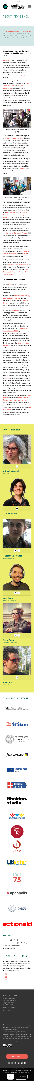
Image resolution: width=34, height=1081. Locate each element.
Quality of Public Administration (18, 264)
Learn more (21, 1077)
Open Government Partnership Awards (15, 233)
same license (6, 1041)
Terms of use (7, 1013)
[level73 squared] (18, 878)
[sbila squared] (18, 832)
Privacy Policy (7, 1011)
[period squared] (18, 847)
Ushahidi (22, 168)
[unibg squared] (18, 909)
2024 (6, 977)
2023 (6, 974)
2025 (6, 980)
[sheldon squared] (18, 801)
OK (10, 1077)
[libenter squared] (18, 863)
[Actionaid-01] (18, 924)
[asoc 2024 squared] (18, 724)
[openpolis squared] (18, 894)
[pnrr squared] (18, 817)
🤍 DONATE (17, 1056)
